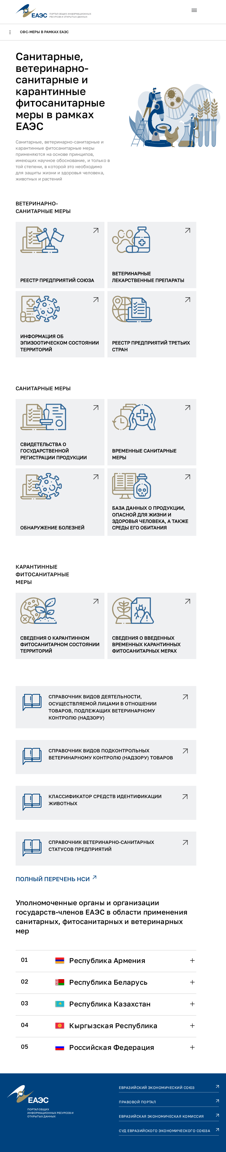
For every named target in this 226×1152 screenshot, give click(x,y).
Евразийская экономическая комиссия (161, 1116)
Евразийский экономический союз (157, 1087)
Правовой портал (137, 1102)
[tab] (106, 960)
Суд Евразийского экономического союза (164, 1131)
